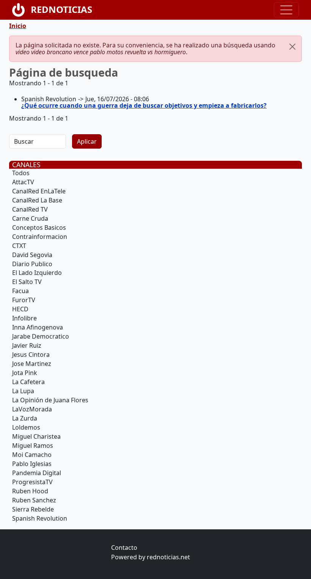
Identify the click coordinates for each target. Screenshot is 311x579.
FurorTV (23, 300)
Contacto (124, 547)
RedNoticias (61, 9)
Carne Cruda (30, 218)
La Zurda (24, 418)
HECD (20, 309)
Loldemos (26, 427)
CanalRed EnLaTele (39, 191)
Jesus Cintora (31, 354)
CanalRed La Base (37, 200)
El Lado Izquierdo (37, 272)
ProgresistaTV (32, 482)
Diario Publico (32, 264)
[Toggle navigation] (286, 9)
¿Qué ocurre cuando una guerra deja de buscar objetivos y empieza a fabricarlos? (144, 105)
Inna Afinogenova (37, 327)
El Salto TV (27, 282)
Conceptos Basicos (39, 227)
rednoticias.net (168, 557)
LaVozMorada (32, 409)
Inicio (17, 26)
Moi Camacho (32, 454)
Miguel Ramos (32, 445)
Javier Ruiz (26, 345)
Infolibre (24, 318)
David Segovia (32, 255)
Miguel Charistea (36, 436)
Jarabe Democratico (40, 336)
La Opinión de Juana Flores (50, 400)
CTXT (19, 246)
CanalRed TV (30, 209)
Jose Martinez (31, 363)
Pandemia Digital (36, 473)
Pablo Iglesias (32, 464)
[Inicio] (21, 10)
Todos (21, 173)
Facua (20, 291)
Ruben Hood (30, 491)
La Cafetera (28, 382)
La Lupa (23, 391)
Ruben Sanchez (34, 500)
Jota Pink (24, 373)
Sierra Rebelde (33, 509)
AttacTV (23, 182)
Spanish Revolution (39, 518)
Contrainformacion (39, 236)
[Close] (292, 46)
